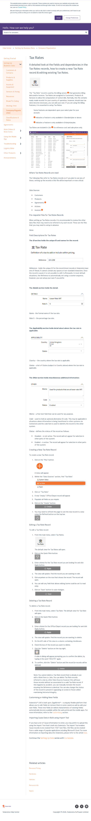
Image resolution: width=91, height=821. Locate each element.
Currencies (68, 737)
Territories (32, 774)
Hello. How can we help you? (18, 28)
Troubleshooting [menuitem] (10, 143)
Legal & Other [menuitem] (9, 148)
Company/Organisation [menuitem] (13, 111)
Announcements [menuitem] (10, 157)
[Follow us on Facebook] (77, 806)
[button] (20, 63)
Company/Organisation (47, 48)
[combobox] (43, 32)
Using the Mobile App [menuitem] (10, 137)
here (85, 732)
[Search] (86, 32)
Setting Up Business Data (25, 48)
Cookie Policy (22, 7)
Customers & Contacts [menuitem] (11, 71)
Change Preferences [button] (72, 18)
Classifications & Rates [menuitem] (12, 118)
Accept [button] (58, 18)
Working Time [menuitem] (11, 105)
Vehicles (32, 779)
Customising (57, 712)
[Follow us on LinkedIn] (86, 806)
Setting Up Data (47, 737)
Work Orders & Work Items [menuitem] (9, 130)
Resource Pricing (34, 768)
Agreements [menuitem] (8, 124)
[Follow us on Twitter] (81, 806)
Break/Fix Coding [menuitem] (12, 101)
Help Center (7, 48)
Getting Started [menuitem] (10, 58)
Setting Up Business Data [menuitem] (9, 64)
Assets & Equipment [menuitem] (10, 85)
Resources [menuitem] (10, 96)
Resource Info (34, 785)
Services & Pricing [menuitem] (13, 91)
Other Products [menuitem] (9, 153)
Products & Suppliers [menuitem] (10, 78)
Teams (31, 791)
